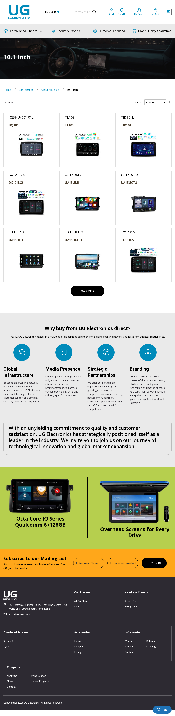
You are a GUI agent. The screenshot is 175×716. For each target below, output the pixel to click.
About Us (12, 675)
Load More (87, 291)
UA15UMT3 (73, 240)
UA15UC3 (16, 240)
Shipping (151, 646)
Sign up (122, 14)
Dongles (78, 646)
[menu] (51, 12)
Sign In (112, 14)
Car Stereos (26, 90)
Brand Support (38, 675)
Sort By (138, 102)
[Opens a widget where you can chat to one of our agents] (162, 710)
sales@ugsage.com (19, 614)
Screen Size (131, 601)
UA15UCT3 (129, 182)
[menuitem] (51, 12)
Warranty (130, 641)
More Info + (31, 130)
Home (7, 90)
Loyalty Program (39, 681)
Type (6, 646)
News (10, 681)
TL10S (69, 125)
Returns (150, 641)
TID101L (127, 125)
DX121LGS (16, 182)
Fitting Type (131, 606)
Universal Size (50, 90)
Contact (11, 686)
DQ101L (14, 125)
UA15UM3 (72, 182)
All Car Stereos (82, 601)
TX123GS (127, 240)
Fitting (77, 652)
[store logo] (19, 12)
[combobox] (84, 12)
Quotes (129, 652)
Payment (129, 646)
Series (77, 606)
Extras (77, 641)
